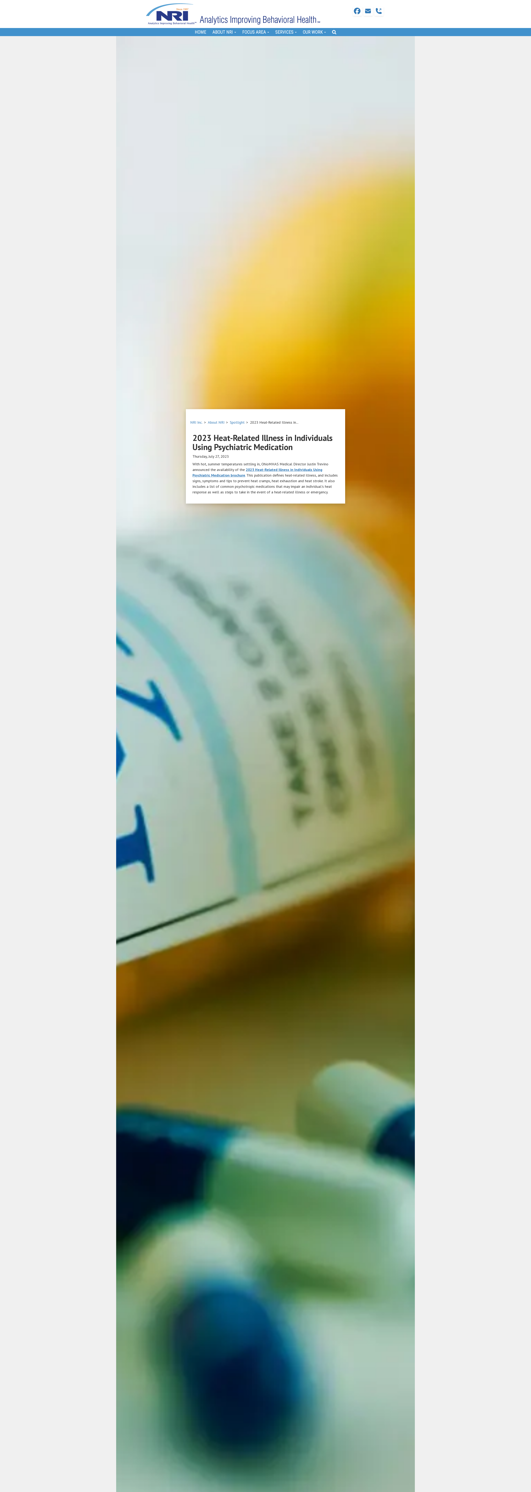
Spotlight (237, 422)
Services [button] (285, 32)
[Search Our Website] (334, 32)
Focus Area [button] (254, 32)
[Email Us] (368, 11)
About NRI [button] (223, 32)
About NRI (216, 422)
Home (200, 32)
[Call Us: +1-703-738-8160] (379, 11)
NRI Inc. (196, 422)
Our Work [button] (313, 32)
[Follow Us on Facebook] (357, 11)
